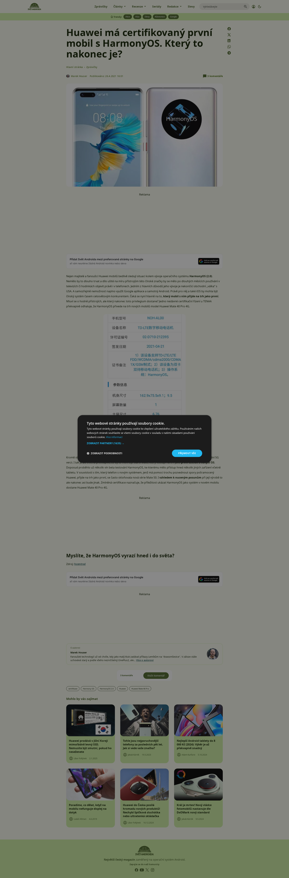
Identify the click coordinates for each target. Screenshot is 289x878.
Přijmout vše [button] (187, 453)
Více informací (114, 437)
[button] (144, 443)
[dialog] (144, 439)
